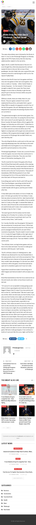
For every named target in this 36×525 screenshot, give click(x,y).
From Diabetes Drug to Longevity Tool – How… (18, 462)
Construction (18, 448)
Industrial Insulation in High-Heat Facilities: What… (18, 451)
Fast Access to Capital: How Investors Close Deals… (18, 472)
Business (6, 490)
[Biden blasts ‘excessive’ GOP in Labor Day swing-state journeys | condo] (9, 410)
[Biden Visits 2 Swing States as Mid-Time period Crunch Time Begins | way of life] (27, 410)
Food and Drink (8, 497)
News (5, 503)
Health (6, 31)
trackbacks (20, 436)
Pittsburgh (7, 506)
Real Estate (18, 469)
